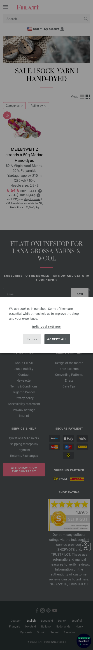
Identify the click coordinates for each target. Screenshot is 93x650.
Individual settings (46, 326)
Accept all (57, 339)
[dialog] (46, 325)
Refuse (32, 339)
